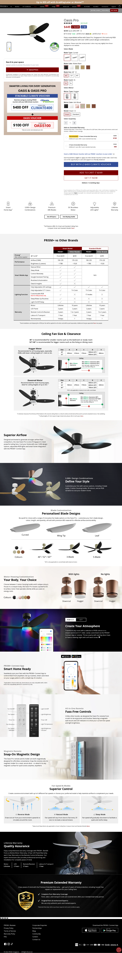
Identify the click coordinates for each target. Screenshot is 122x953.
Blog (34, 931)
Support (114, 6)
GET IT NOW (91, 178)
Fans (35, 6)
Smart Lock (66, 6)
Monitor (17, 6)
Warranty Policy (9, 934)
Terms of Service (10, 931)
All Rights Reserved (26, 952)
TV (11, 6)
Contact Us (36, 939)
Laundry (42, 6)
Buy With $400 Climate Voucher (91, 164)
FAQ (5, 937)
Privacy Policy (8, 928)
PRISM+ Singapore (13, 952)
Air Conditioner (27, 6)
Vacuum (74, 6)
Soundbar (95, 6)
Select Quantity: (70, 119)
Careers (35, 937)
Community (36, 934)
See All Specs (51, 217)
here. (82, 416)
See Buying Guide (69, 217)
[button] (68, 23)
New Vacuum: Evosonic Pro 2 (60, 2)
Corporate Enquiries (39, 925)
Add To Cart (91, 172)
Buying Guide (95, 10)
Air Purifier (87, 6)
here (75, 193)
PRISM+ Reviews (10, 925)
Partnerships (37, 928)
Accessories (105, 6)
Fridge (54, 6)
